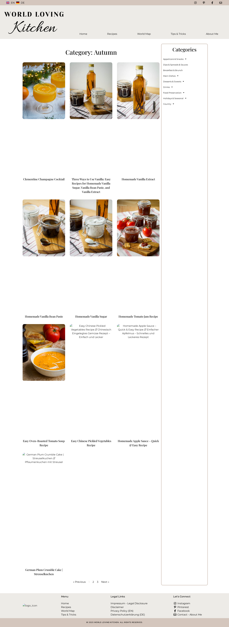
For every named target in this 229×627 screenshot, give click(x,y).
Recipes (112, 33)
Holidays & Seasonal (173, 98)
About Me (212, 33)
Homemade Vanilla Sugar (91, 316)
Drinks (166, 87)
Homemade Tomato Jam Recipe (138, 316)
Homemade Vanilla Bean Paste (44, 316)
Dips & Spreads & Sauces (175, 64)
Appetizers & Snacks (173, 59)
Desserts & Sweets (172, 81)
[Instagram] (195, 2)
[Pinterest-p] (203, 2)
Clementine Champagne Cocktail (43, 179)
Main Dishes (169, 76)
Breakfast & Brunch (173, 70)
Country (167, 104)
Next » (105, 581)
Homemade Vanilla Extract (138, 179)
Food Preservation (172, 92)
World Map (144, 33)
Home (83, 33)
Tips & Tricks (178, 33)
